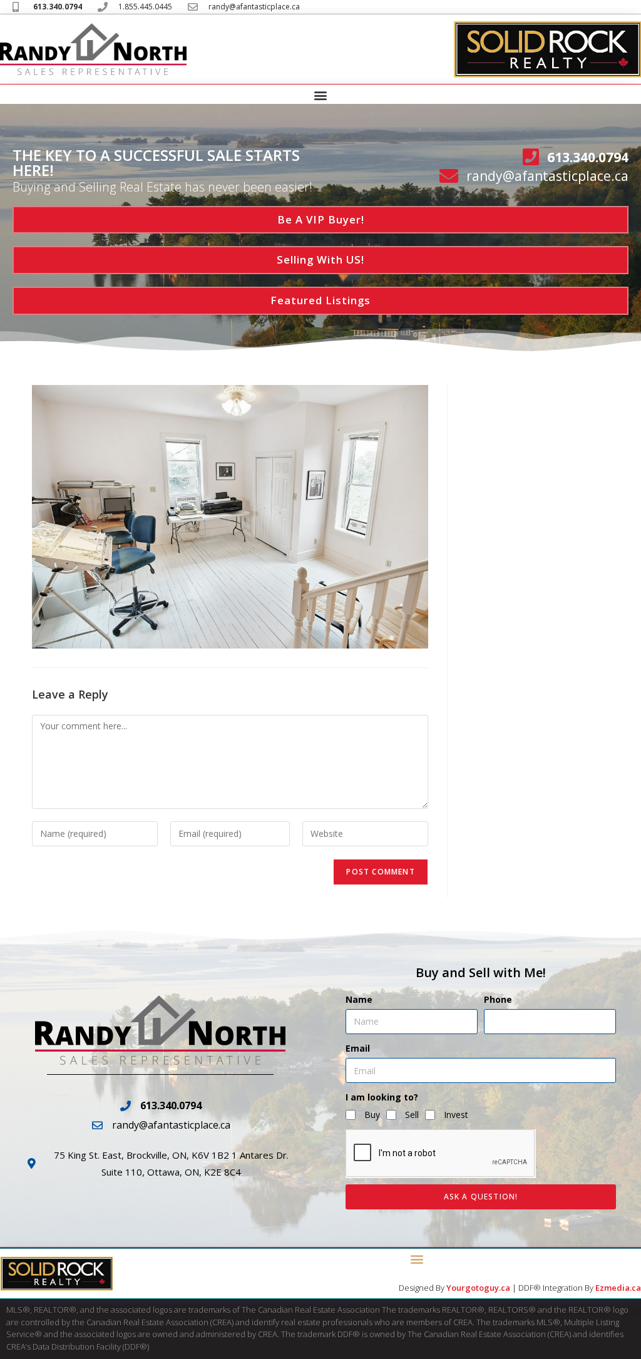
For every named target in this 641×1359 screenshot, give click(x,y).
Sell (412, 1115)
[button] (320, 95)
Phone (498, 999)
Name (359, 999)
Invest (456, 1115)
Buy (372, 1115)
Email (358, 1048)
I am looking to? (382, 1097)
